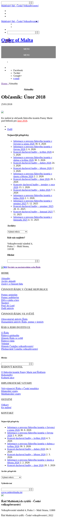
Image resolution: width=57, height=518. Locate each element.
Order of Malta (17, 40)
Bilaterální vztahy (9, 391)
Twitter (16, 73)
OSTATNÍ (6, 399)
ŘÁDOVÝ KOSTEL (12, 366)
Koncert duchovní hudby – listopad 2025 (33, 211)
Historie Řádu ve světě (12, 338)
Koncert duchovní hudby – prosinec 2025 (33, 206)
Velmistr (5, 343)
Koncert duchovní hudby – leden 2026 (31, 190)
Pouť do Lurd (7, 305)
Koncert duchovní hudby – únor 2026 (31, 179)
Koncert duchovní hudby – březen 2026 (32, 168)
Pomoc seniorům (9, 294)
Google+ (17, 75)
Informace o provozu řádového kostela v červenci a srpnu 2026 (32, 142)
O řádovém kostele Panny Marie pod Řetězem (23, 372)
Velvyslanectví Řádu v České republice (20, 388)
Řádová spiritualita (10, 335)
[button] (27, 49)
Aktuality (5, 278)
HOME (5, 273)
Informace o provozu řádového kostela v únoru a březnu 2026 (32, 175)
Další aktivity (7, 308)
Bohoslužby (7, 375)
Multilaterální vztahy (11, 394)
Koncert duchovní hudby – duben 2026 (32, 163)
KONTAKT (7, 413)
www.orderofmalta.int (11, 492)
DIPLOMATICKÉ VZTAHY (16, 383)
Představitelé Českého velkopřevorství (19, 349)
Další (9, 129)
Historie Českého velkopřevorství (17, 346)
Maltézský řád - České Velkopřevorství (19, 5)
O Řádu (5, 332)
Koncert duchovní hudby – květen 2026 (32, 152)
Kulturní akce (7, 377)
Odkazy (5, 404)
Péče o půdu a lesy (10, 300)
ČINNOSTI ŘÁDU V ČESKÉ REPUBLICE (24, 289)
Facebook (18, 70)
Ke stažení (6, 407)
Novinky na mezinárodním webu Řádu (24, 267)
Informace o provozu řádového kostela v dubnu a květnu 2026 (32, 158)
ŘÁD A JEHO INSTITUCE (15, 327)
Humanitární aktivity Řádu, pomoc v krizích (22, 322)
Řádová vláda (7, 341)
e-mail (16, 78)
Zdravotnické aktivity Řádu (14, 319)
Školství (5, 303)
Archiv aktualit (8, 281)
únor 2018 (22, 121)
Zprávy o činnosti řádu (12, 284)
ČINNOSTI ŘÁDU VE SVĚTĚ (17, 313)
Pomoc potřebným (10, 297)
